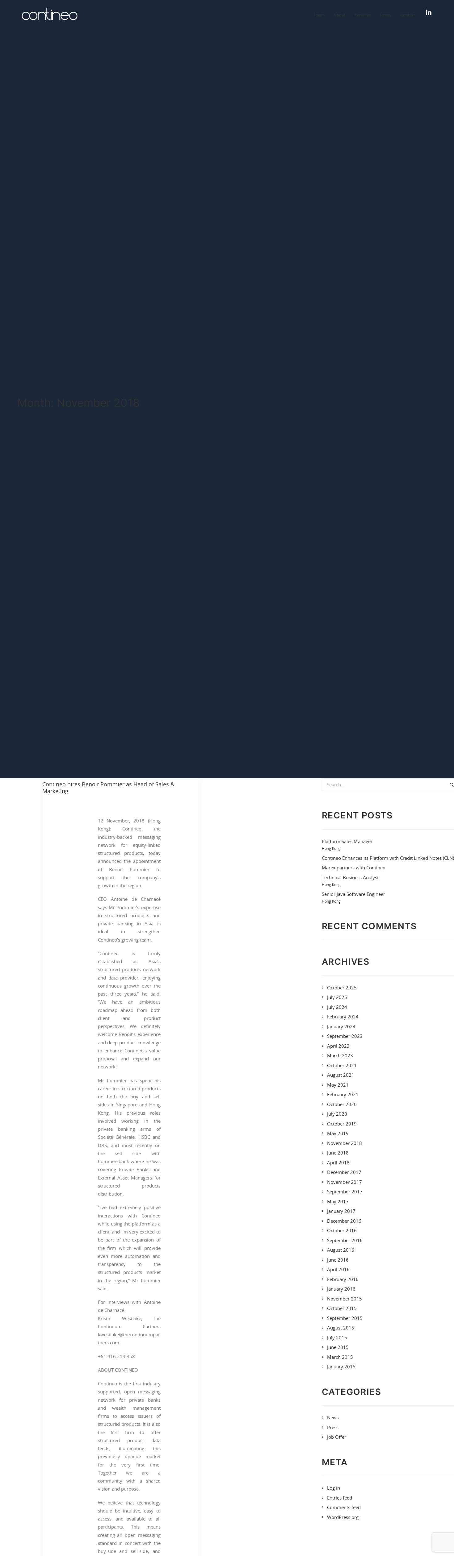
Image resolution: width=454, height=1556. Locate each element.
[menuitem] (321, 15)
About (340, 15)
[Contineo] (49, 14)
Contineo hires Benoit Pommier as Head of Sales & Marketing (108, 787)
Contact (408, 15)
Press (386, 15)
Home (319, 15)
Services (363, 15)
